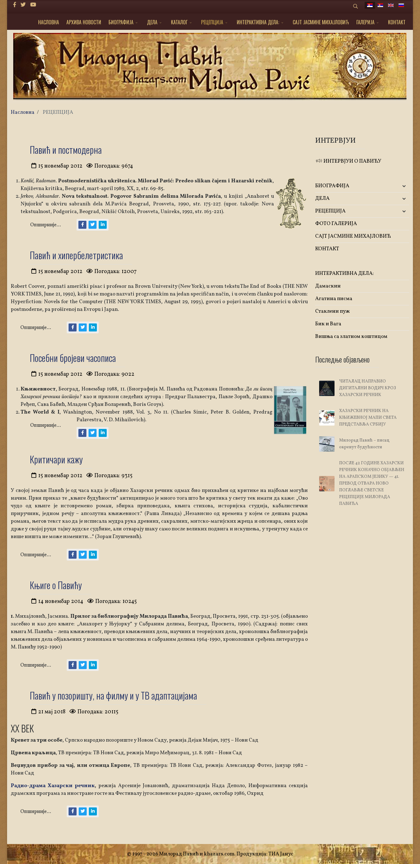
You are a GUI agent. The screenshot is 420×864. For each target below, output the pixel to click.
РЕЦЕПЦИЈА (212, 22)
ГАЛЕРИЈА (365, 22)
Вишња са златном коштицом (351, 336)
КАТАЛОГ (179, 22)
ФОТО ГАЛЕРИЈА (336, 223)
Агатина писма (333, 298)
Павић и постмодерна (66, 150)
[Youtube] (33, 5)
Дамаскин (328, 286)
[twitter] (23, 5)
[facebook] (14, 5)
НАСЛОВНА (48, 22)
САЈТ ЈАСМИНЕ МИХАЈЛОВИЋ (321, 22)
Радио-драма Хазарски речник (53, 785)
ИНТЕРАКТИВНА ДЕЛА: (258, 22)
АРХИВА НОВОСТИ (83, 22)
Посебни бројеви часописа (73, 358)
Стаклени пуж (332, 311)
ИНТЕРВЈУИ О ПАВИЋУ (352, 161)
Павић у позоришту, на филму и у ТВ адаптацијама (113, 695)
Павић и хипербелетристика (76, 255)
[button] (393, 186)
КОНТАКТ (397, 22)
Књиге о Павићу (56, 585)
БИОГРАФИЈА (121, 22)
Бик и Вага (328, 323)
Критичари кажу (56, 459)
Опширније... (45, 225)
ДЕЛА (152, 22)
